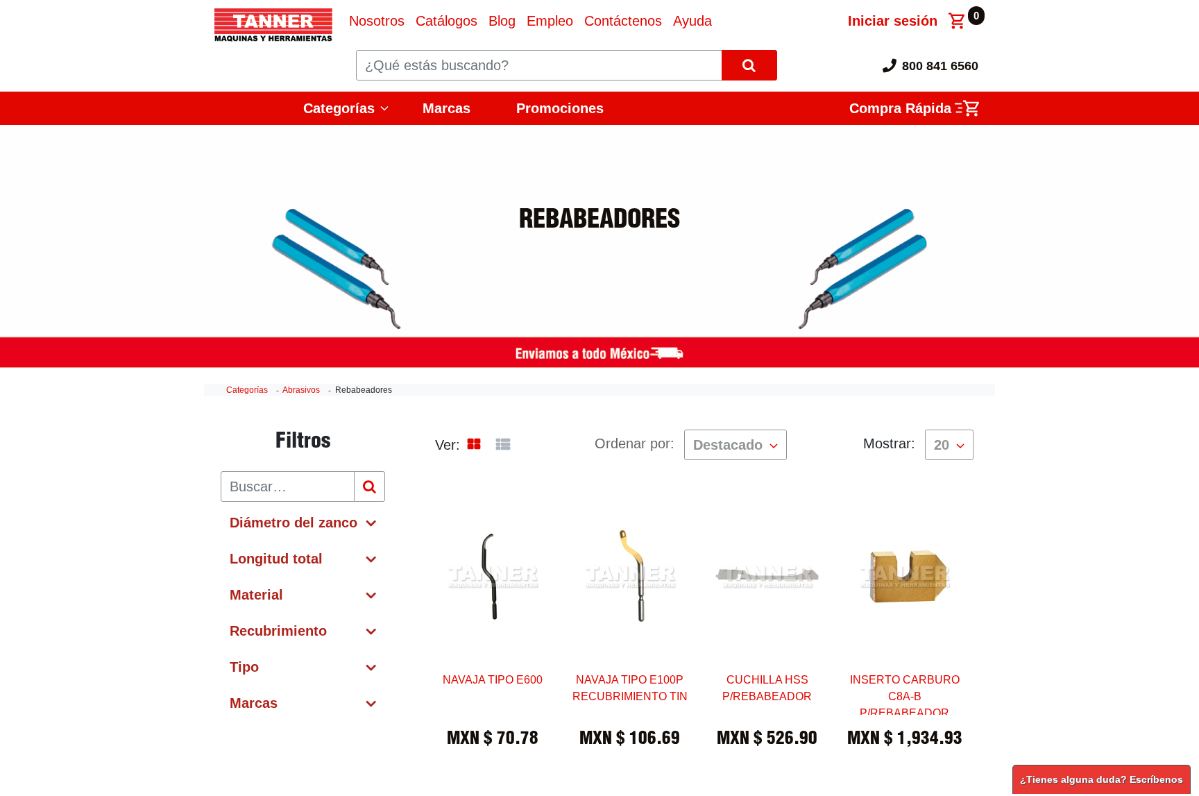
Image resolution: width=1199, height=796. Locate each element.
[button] (735, 445)
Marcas (446, 108)
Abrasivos (301, 390)
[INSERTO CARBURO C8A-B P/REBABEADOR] (904, 621)
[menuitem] (376, 21)
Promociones (560, 108)
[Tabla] (473, 445)
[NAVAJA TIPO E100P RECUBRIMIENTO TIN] (629, 621)
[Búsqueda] (369, 486)
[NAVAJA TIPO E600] (492, 621)
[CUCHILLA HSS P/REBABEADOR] (767, 621)
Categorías (247, 390)
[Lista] (503, 444)
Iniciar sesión (892, 20)
